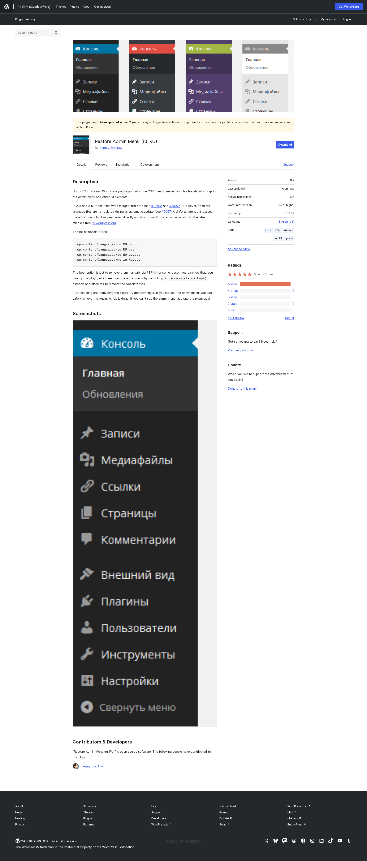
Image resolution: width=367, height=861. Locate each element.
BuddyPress (296, 824)
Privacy (20, 824)
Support (288, 164)
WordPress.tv (161, 824)
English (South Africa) (64, 841)
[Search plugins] (56, 32)
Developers (158, 818)
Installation (123, 164)
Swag (224, 824)
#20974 (167, 211)
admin (268, 230)
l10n (277, 230)
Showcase (90, 806)
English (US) (286, 221)
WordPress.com (299, 806)
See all (289, 318)
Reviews (101, 164)
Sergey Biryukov (111, 148)
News (18, 812)
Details (81, 164)
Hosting (20, 818)
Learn (154, 806)
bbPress (294, 818)
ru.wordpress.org (104, 223)
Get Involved (227, 806)
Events (223, 812)
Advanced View (239, 249)
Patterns (88, 824)
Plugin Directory (25, 19)
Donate (225, 818)
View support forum (241, 350)
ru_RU (278, 238)
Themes (88, 812)
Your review (236, 318)
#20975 (174, 206)
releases (288, 230)
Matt (291, 812)
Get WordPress (349, 6)
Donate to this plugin (242, 388)
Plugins (87, 818)
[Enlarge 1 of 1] (212, 325)
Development (149, 164)
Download (285, 144)
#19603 (156, 206)
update (289, 238)
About (19, 806)
